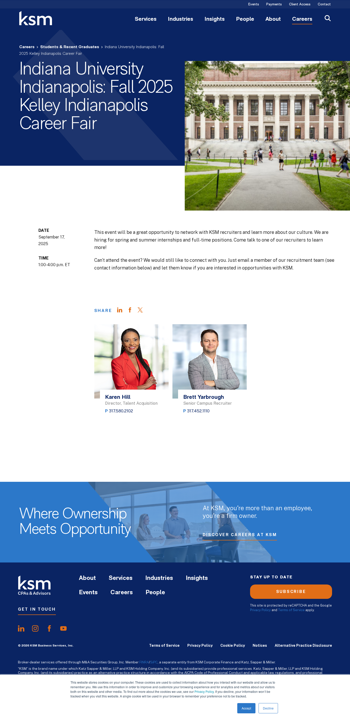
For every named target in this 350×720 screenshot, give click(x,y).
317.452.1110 (198, 411)
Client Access (300, 4)
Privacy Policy (204, 691)
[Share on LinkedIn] (122, 310)
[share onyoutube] (63, 628)
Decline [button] (268, 708)
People (245, 19)
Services (146, 19)
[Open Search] (328, 19)
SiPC (154, 662)
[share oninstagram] (35, 628)
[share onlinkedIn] (21, 628)
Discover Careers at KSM (240, 534)
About (273, 19)
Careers (302, 19)
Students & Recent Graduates (69, 47)
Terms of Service (291, 610)
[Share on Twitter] (143, 310)
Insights (214, 19)
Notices (260, 645)
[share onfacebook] (49, 628)
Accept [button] (246, 708)
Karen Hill (117, 397)
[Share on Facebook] (132, 310)
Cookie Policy (232, 645)
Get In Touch (37, 609)
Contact (324, 4)
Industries (180, 19)
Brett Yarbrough (203, 397)
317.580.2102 (121, 411)
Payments (274, 4)
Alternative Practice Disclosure (303, 645)
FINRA (144, 662)
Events (253, 4)
